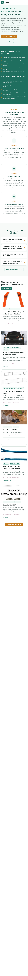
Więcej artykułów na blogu (13, 269)
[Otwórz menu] (25, 2)
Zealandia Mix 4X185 (9, 505)
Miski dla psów (8, 426)
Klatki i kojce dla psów (10, 388)
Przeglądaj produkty (8, 36)
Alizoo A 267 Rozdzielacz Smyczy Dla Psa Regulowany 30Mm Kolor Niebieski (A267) (14, 314)
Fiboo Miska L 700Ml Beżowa (12, 430)
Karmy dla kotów (8, 502)
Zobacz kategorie (7, 41)
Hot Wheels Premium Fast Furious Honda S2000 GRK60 (13, 354)
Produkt (6, 309)
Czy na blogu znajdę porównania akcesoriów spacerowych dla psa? (13, 247)
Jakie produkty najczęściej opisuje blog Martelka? (12, 240)
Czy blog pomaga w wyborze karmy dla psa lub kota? (13, 255)
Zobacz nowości (5, 288)
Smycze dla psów (15, 309)
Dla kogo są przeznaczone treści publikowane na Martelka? (12, 262)
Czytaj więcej (6, 326)
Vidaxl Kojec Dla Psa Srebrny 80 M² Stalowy (14, 392)
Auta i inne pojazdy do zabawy (12, 347)
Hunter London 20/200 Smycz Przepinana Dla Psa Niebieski (12, 467)
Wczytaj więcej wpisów (13, 524)
